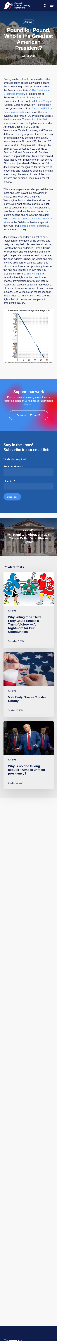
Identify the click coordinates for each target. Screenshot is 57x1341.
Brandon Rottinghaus (28, 97)
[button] (52, 5)
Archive (28, 22)
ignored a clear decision (33, 225)
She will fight (33, 273)
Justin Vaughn (44, 101)
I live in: (9, 481)
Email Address (13, 466)
